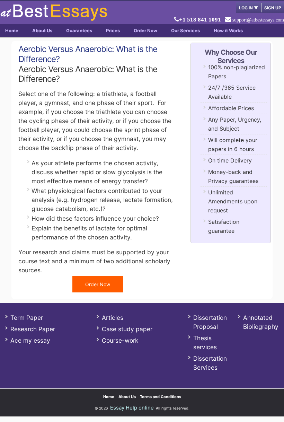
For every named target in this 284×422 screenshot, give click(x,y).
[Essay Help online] (53, 18)
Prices (113, 30)
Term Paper (26, 317)
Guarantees (79, 30)
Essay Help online (132, 407)
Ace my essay (30, 340)
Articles (112, 317)
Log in (248, 7)
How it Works (228, 30)
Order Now (145, 30)
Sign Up (272, 7)
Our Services (185, 30)
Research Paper (32, 329)
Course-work (120, 340)
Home (11, 30)
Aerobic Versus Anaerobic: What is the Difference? (87, 54)
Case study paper (127, 329)
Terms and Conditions (160, 396)
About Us (42, 30)
